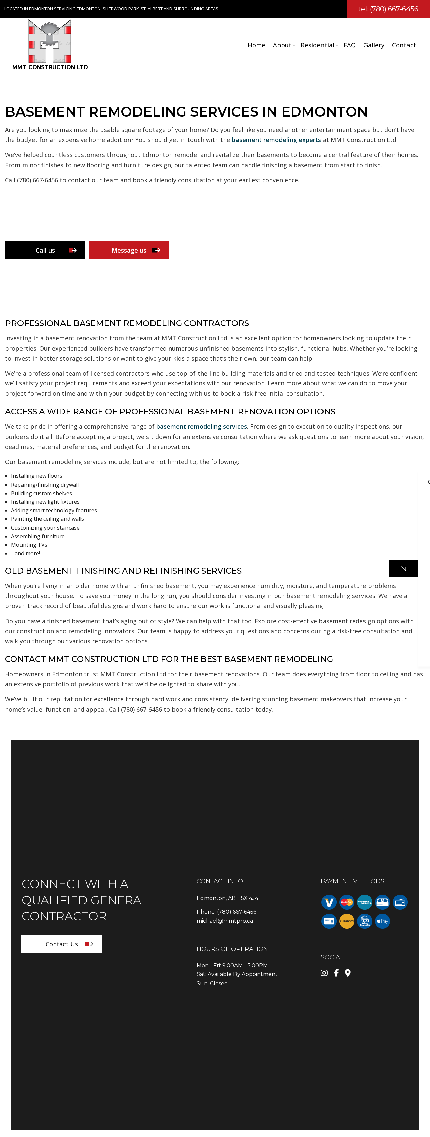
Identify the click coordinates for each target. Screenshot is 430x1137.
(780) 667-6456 (236, 912)
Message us (129, 250)
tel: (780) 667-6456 (388, 9)
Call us (45, 250)
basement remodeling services (201, 426)
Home (256, 45)
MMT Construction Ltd (50, 67)
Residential (317, 45)
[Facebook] (336, 973)
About (282, 45)
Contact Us (62, 944)
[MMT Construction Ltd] (49, 40)
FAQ (350, 45)
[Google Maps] (348, 973)
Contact (404, 45)
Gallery (373, 45)
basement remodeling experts (276, 140)
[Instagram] (324, 973)
